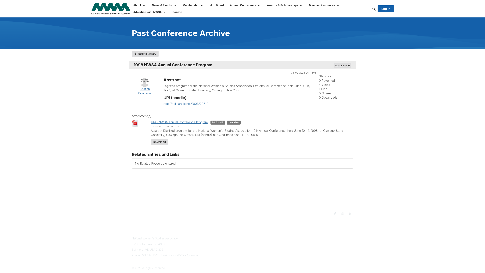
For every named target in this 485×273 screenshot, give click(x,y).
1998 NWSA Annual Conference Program (179, 122)
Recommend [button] (342, 65)
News (262, 244)
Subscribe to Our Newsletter (227, 238)
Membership (217, 245)
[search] (369, 8)
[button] (139, 5)
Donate (263, 241)
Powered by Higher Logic (337, 268)
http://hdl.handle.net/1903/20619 (185, 104)
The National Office (320, 242)
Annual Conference (222, 242)
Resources (266, 237)
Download (159, 142)
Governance (316, 238)
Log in (385, 9)
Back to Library (146, 53)
